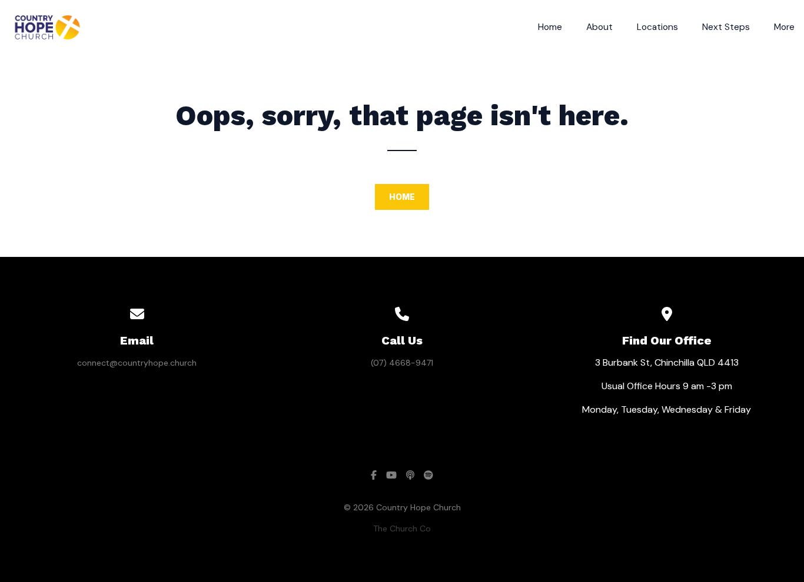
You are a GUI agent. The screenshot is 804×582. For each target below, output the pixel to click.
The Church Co (402, 528)
